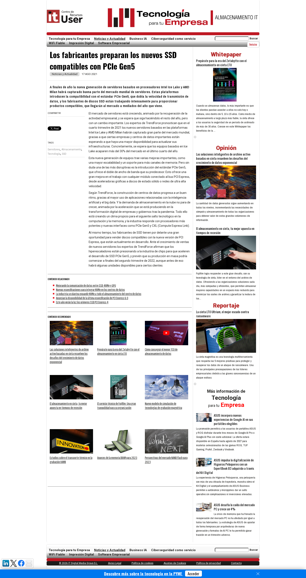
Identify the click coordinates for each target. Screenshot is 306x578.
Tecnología (54, 153)
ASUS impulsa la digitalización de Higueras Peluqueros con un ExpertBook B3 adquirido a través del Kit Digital (225, 466)
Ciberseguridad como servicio (173, 39)
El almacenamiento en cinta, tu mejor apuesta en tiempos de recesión (225, 230)
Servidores (54, 149)
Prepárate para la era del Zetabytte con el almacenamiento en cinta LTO (221, 62)
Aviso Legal (114, 563)
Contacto (236, 563)
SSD (64, 153)
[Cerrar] (258, 574)
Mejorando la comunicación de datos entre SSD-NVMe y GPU (86, 285)
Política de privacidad (208, 563)
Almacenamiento (71, 149)
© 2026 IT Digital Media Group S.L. (78, 563)
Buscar (254, 38)
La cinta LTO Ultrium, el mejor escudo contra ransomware (222, 313)
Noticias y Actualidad (109, 39)
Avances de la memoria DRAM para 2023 (117, 458)
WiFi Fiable (57, 43)
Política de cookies (142, 563)
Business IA (138, 39)
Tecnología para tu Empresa (69, 39)
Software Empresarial (114, 43)
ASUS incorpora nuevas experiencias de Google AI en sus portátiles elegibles (233, 419)
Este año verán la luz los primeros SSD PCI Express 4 (82, 302)
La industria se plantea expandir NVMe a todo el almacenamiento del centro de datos (98, 294)
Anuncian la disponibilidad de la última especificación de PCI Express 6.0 (92, 298)
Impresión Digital (81, 43)
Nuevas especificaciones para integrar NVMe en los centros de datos (90, 289)
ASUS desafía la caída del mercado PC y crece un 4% (234, 506)
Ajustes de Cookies (175, 563)
